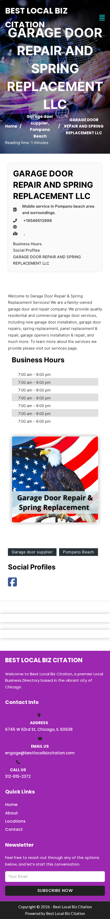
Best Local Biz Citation (36, 17)
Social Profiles (26, 250)
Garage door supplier (32, 552)
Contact (14, 829)
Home (11, 126)
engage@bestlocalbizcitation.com (40, 753)
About (11, 813)
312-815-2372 (18, 776)
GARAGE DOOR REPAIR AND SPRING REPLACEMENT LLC (47, 260)
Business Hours (27, 243)
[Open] (102, 18)
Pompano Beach (78, 552)
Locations (15, 821)
